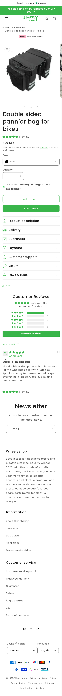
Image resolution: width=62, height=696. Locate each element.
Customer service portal (21, 571)
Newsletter (13, 528)
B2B (8, 607)
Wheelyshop (20, 678)
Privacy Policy (18, 683)
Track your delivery (17, 578)
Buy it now (31, 208)
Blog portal (12, 535)
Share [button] (9, 285)
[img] (17, 352)
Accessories (18, 27)
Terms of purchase (17, 615)
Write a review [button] (31, 333)
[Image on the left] (24, 107)
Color (6, 155)
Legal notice (26, 688)
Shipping (44, 147)
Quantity (8, 169)
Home (6, 27)
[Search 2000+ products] (46, 18)
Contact (40, 688)
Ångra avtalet (14, 600)
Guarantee (12, 586)
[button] (6, 18)
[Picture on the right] (38, 107)
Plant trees (12, 543)
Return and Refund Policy (43, 678)
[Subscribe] (52, 429)
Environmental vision (18, 550)
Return (10, 593)
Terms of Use (35, 683)
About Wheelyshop (17, 521)
